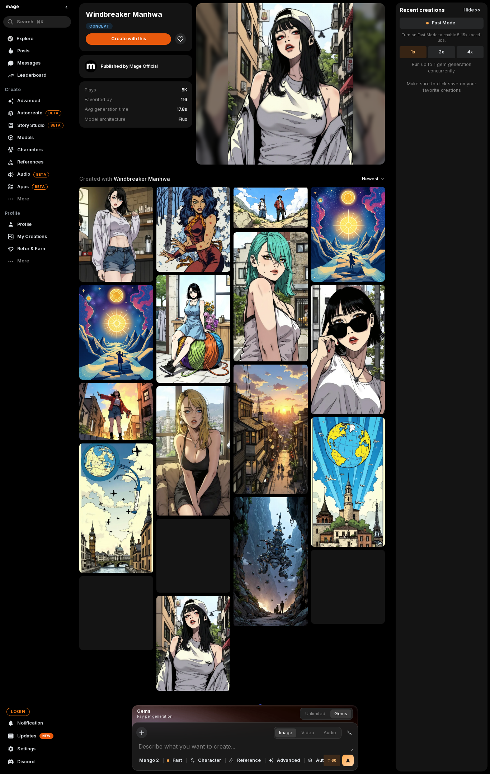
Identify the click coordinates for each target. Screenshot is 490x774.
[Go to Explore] (12, 7)
